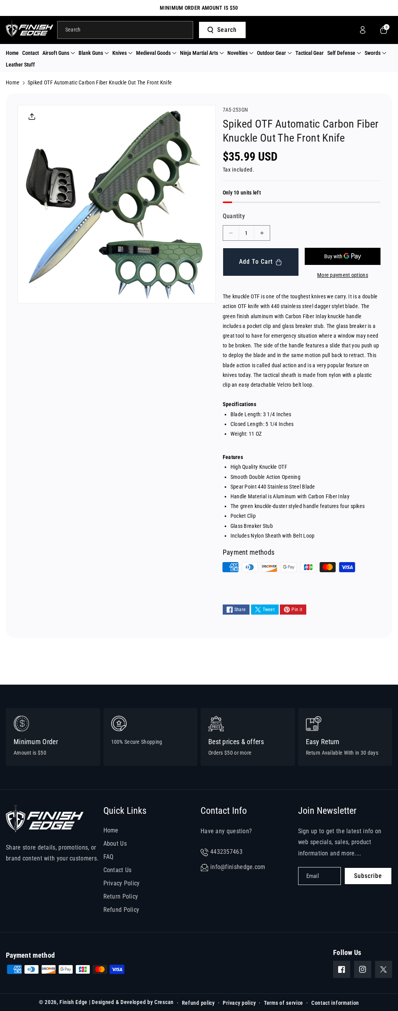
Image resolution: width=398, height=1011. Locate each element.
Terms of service (283, 1003)
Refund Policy (121, 909)
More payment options (342, 275)
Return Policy (120, 896)
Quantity (234, 216)
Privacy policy (239, 1003)
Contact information (335, 1003)
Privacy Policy (121, 883)
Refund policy (198, 1003)
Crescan (164, 1002)
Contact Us (117, 870)
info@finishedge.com (237, 867)
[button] (58, 52)
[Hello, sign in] (362, 30)
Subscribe (368, 876)
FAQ (108, 856)
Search (227, 29)
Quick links (125, 810)
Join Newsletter (327, 810)
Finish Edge (73, 1002)
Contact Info (224, 810)
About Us (115, 843)
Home (12, 82)
